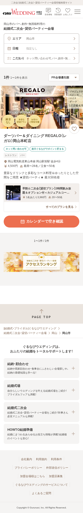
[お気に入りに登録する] (74, 129)
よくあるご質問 (41, 493)
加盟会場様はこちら (32, 476)
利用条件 (56, 459)
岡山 (54, 333)
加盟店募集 (56, 476)
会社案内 (26, 459)
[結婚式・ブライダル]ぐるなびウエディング (30, 328)
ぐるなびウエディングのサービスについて (41, 484)
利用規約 (41, 459)
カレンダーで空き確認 (44, 221)
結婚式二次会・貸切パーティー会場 (25, 333)
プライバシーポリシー (28, 467)
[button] (41, 368)
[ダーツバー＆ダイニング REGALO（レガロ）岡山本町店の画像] (41, 107)
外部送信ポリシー (57, 467)
